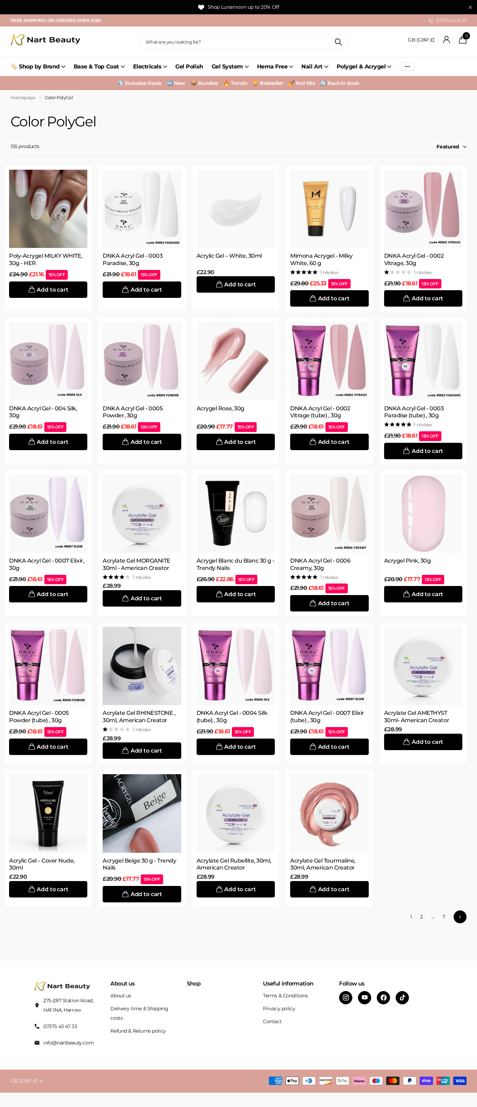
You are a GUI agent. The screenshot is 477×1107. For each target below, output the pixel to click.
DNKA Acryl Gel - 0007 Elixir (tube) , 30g (327, 717)
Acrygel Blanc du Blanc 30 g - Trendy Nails (235, 564)
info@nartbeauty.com (68, 1043)
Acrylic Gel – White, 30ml (229, 255)
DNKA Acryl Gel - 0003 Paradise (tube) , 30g (414, 412)
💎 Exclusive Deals (139, 83)
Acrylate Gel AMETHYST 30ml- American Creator (416, 717)
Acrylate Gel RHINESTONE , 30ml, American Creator (139, 717)
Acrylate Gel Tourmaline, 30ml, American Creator (322, 864)
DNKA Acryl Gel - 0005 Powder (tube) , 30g (39, 717)
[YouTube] (364, 997)
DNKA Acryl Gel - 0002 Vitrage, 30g (414, 259)
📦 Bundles (204, 83)
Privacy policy (279, 1008)
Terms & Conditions (285, 995)
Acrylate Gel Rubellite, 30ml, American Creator (234, 864)
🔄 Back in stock (339, 83)
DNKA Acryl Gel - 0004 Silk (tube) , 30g (232, 717)
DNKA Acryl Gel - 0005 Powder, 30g (132, 412)
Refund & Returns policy (138, 1031)
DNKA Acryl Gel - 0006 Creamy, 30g (320, 564)
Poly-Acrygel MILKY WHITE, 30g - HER (45, 259)
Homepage (23, 97)
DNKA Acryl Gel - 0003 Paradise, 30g (132, 259)
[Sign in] (446, 39)
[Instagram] (345, 997)
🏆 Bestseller (267, 83)
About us (120, 995)
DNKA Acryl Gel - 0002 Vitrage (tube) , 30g (320, 412)
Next (460, 916)
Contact (272, 1021)
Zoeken (338, 42)
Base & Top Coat (96, 66)
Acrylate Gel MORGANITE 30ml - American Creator (136, 564)
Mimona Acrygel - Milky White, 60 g (321, 259)
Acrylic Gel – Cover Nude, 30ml (42, 864)
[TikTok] (402, 997)
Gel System (227, 66)
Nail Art (311, 66)
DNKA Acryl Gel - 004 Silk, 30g (43, 412)
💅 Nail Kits (301, 83)
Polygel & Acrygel (361, 66)
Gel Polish (189, 66)
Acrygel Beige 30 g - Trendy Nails (139, 864)
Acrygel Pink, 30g (407, 560)
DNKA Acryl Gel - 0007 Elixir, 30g (46, 564)
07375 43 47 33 (60, 1026)
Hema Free (272, 66)
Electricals (147, 66)
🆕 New (176, 83)
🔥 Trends (235, 83)
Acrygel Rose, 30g (220, 408)
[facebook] (383, 997)
